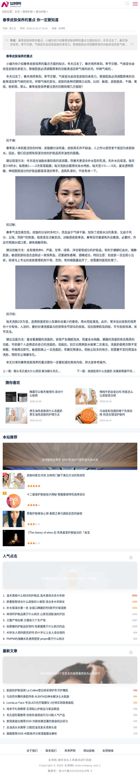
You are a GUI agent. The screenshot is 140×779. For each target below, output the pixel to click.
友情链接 (107, 750)
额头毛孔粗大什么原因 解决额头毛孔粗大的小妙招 (44, 371)
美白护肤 (41, 11)
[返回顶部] (128, 696)
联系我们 (51, 750)
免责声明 (70, 750)
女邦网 (61, 28)
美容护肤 (28, 11)
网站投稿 (88, 750)
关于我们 (32, 750)
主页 (17, 11)
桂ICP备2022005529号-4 (75, 770)
